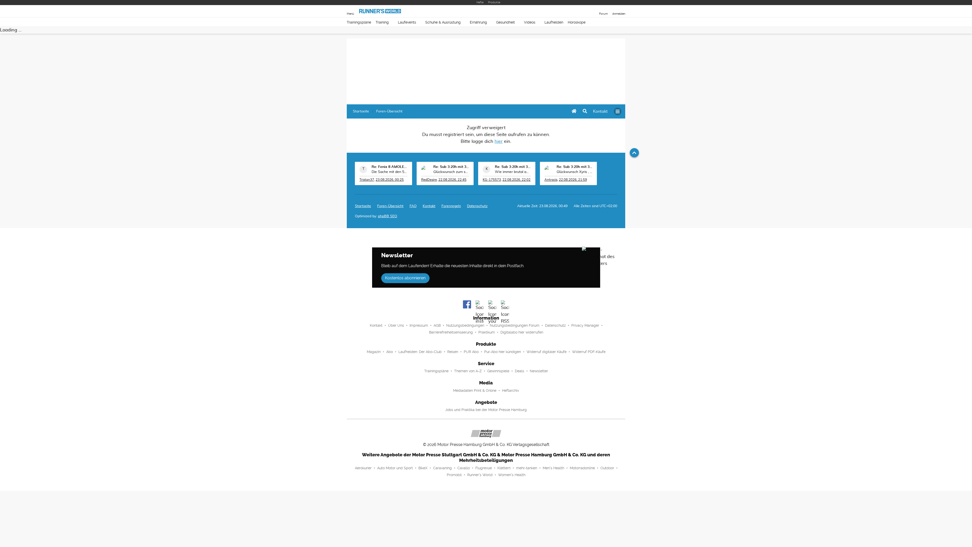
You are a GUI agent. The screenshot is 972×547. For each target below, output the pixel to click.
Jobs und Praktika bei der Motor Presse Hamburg (486, 410)
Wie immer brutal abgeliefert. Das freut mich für (513, 172)
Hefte (479, 2)
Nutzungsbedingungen (465, 325)
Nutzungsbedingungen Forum (514, 325)
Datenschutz (477, 206)
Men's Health (553, 468)
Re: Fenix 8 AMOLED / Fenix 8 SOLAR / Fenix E (390, 167)
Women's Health (511, 475)
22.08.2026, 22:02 (516, 180)
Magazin (374, 352)
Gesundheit (505, 22)
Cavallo (463, 468)
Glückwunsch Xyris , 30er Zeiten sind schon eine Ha (575, 172)
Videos (529, 22)
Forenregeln (451, 206)
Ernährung (478, 22)
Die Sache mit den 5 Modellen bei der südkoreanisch (390, 172)
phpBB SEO (387, 216)
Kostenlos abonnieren (405, 278)
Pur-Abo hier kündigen (502, 352)
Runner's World (480, 475)
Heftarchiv (510, 390)
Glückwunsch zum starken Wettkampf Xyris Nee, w (451, 172)
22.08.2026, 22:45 (452, 180)
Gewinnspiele (498, 371)
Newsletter (539, 371)
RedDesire (429, 180)
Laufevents (407, 22)
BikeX (423, 468)
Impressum (419, 325)
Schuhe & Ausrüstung (443, 22)
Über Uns (396, 325)
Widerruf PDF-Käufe (588, 352)
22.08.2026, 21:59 (573, 180)
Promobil (454, 475)
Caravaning (442, 468)
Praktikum (486, 332)
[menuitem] (600, 111)
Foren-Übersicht (390, 206)
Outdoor (607, 468)
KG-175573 (492, 180)
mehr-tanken (526, 468)
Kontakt (376, 325)
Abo (389, 352)
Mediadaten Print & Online (474, 390)
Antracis (550, 180)
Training (382, 22)
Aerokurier (363, 468)
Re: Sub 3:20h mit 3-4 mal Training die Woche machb (451, 167)
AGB (437, 325)
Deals (519, 371)
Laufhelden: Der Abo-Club (420, 352)
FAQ (413, 206)
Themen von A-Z (468, 371)
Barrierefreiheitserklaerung (451, 332)
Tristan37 (366, 180)
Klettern (504, 468)
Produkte (494, 2)
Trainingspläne (359, 22)
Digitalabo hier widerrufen (521, 332)
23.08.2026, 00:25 (390, 180)
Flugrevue (483, 468)
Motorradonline (582, 468)
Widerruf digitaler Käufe (546, 352)
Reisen (452, 352)
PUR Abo (471, 352)
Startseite (363, 206)
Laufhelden (553, 22)
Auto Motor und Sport (395, 468)
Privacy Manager (585, 325)
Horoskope (576, 22)
